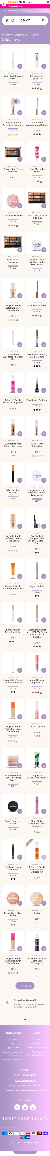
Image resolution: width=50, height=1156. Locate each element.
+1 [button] (17, 225)
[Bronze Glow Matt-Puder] (13, 896)
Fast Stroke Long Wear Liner (13, 868)
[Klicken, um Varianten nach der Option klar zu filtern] (36, 181)
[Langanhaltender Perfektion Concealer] (13, 106)
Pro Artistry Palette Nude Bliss (37, 216)
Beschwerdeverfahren (13, 1059)
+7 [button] (17, 135)
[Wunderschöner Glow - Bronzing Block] (13, 759)
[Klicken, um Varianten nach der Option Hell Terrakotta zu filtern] (14, 925)
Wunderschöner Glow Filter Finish (13, 444)
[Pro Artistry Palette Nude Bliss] (37, 199)
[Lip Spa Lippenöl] (37, 710)
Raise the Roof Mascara (13, 491)
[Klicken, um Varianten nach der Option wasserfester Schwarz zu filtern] (37, 366)
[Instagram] (25, 1107)
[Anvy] (25, 20)
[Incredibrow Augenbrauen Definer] (37, 106)
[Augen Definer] (37, 569)
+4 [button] (41, 181)
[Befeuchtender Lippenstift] (37, 59)
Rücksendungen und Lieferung (12, 1053)
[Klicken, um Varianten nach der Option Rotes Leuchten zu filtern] (40, 736)
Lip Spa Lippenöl (37, 726)
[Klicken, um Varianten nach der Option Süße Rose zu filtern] (38, 88)
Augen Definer (37, 586)
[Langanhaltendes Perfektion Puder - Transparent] (37, 243)
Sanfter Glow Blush (13, 215)
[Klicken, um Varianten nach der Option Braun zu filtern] (37, 134)
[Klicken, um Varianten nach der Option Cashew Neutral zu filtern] (14, 320)
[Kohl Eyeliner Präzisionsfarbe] (13, 613)
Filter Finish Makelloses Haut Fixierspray (37, 823)
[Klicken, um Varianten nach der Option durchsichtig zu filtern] (38, 922)
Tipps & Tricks (13, 1047)
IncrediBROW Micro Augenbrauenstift (13, 681)
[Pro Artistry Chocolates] (13, 243)
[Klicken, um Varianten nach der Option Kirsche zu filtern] (14, 225)
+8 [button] (41, 88)
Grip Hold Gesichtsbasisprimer (37, 776)
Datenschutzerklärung (37, 1047)
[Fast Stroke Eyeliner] (37, 383)
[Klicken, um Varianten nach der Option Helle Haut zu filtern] (12, 320)
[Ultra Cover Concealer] (37, 427)
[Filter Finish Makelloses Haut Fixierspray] (37, 804)
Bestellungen (37, 1043)
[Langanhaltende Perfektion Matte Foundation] (13, 519)
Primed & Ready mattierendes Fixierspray (37, 869)
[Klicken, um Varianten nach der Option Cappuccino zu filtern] (36, 316)
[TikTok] (33, 1107)
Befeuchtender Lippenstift (37, 77)
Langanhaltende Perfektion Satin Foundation (13, 960)
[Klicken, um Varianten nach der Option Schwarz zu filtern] (34, 366)
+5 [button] (41, 456)
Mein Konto (37, 1039)
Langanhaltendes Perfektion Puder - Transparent (37, 262)
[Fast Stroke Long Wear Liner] (13, 850)
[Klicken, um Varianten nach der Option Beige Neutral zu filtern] (12, 973)
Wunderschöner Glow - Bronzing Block (13, 777)
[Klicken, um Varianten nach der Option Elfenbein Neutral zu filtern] (12, 135)
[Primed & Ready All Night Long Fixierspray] (37, 942)
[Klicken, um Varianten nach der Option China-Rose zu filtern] (36, 88)
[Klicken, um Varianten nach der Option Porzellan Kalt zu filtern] (33, 456)
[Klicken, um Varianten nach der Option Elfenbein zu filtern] (36, 922)
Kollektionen (22, 35)
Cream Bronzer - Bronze (13, 822)
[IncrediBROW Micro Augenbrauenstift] (13, 663)
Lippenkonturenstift (37, 305)
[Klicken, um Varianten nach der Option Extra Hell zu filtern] (14, 135)
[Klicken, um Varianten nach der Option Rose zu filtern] (12, 225)
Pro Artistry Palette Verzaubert (13, 170)
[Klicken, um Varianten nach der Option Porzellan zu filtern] (9, 135)
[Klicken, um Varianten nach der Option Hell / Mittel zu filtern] (14, 456)
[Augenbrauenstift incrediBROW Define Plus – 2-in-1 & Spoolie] (37, 613)
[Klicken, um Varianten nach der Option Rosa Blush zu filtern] (37, 736)
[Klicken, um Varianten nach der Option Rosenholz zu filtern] (33, 88)
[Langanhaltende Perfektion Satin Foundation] (13, 942)
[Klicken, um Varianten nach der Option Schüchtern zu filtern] (9, 225)
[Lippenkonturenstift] (37, 289)
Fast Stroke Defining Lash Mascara (37, 355)
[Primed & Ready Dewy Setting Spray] (13, 383)
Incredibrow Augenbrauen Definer (37, 123)
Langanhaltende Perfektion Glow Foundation (13, 307)
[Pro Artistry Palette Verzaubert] (13, 152)
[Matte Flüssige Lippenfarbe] (37, 663)
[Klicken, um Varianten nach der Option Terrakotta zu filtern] (12, 925)
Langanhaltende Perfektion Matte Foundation (13, 538)
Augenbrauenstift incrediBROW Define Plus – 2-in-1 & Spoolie (37, 633)
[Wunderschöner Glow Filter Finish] (13, 427)
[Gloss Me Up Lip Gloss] (37, 152)
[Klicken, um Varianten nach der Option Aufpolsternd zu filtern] (33, 181)
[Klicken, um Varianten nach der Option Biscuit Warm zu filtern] (14, 741)
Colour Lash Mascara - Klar (13, 77)
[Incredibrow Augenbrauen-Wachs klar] (13, 338)
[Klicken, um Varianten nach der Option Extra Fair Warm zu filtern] (38, 456)
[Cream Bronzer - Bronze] (13, 804)
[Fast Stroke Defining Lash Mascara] (37, 338)
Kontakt (13, 1039)
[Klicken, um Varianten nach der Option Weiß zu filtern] (16, 642)
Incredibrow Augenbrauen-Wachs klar (13, 356)
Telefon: (25, 1075)
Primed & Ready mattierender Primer (13, 587)
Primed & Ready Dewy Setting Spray (13, 401)
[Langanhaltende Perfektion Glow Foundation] (13, 289)
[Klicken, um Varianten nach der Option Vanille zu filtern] (9, 973)
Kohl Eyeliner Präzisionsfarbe (13, 630)
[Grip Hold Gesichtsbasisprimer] (37, 759)
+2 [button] (17, 320)
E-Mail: (25, 1080)
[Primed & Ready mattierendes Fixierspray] (37, 850)
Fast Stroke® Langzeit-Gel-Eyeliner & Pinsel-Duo (37, 539)
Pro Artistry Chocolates (13, 260)
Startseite (7, 35)
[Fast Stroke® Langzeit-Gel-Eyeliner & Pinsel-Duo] (37, 519)
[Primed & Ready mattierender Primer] (13, 569)
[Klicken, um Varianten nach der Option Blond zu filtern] (34, 134)
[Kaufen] (20, 66)
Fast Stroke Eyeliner (37, 400)
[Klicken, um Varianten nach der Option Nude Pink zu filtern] (33, 316)
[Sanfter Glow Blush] (13, 199)
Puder (37, 913)
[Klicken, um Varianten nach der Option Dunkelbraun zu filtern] (40, 134)
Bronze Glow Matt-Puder (13, 914)
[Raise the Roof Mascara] (13, 473)
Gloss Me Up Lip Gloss (37, 170)
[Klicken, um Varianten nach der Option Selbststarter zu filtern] (36, 692)
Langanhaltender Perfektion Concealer (13, 123)
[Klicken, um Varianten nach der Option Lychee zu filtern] (38, 181)
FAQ (13, 1043)
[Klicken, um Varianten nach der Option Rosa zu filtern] (38, 316)
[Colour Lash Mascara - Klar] (13, 59)
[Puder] (37, 896)
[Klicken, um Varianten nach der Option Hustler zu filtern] (33, 692)
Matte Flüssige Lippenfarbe (37, 681)
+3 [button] (17, 551)
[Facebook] (17, 1107)
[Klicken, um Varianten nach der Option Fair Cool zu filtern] (36, 456)
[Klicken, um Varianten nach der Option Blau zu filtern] (40, 366)
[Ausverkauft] (44, 857)
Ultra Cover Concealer (37, 444)
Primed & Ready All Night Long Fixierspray (37, 960)
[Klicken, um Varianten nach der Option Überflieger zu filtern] (38, 692)
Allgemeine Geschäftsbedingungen (37, 1055)
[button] (7, 21)
